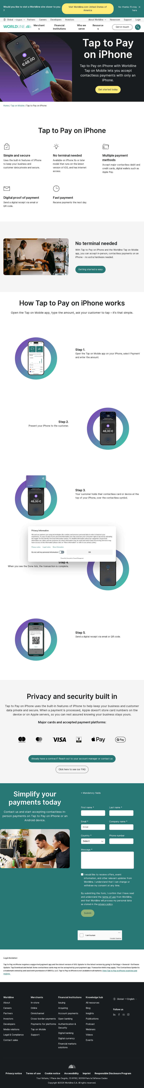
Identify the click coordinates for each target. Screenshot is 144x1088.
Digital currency (66, 1038)
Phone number (117, 835)
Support (128, 20)
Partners (31, 20)
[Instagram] (128, 1014)
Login (138, 20)
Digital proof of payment (21, 197)
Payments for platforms (43, 1024)
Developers (55, 20)
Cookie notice (52, 1073)
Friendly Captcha (115, 938)
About (6, 1002)
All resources (92, 1002)
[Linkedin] (114, 1014)
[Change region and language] (136, 999)
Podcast (90, 1024)
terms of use (109, 897)
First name (87, 807)
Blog (88, 1008)
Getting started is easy (90, 269)
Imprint (87, 1073)
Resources (98, 27)
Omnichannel (37, 1013)
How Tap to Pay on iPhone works (72, 303)
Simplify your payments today (35, 798)
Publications (92, 1018)
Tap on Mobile (38, 1029)
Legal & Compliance (13, 1034)
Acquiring (63, 1008)
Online (34, 1008)
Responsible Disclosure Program (113, 1073)
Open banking (65, 1018)
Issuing (61, 1002)
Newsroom (115, 20)
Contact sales (10, 1040)
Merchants (39, 27)
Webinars (90, 1029)
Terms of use (33, 1073)
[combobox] (93, 841)
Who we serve (81, 27)
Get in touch (122, 27)
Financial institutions (59, 27)
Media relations (11, 1029)
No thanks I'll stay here (127, 9)
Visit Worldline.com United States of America (88, 9)
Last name (115, 807)
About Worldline (96, 20)
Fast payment (63, 197)
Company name (118, 821)
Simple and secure (16, 155)
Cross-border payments (43, 1018)
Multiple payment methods (115, 158)
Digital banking (65, 1033)
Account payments (68, 1013)
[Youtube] (123, 1014)
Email (84, 821)
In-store (35, 1002)
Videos (89, 1034)
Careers (43, 20)
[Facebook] (119, 1014)
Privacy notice (14, 1073)
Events (89, 1040)
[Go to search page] (138, 27)
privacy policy (105, 904)
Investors (69, 20)
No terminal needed (67, 155)
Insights (90, 1013)
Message (86, 849)
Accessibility (71, 1073)
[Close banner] (139, 9)
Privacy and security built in (72, 696)
